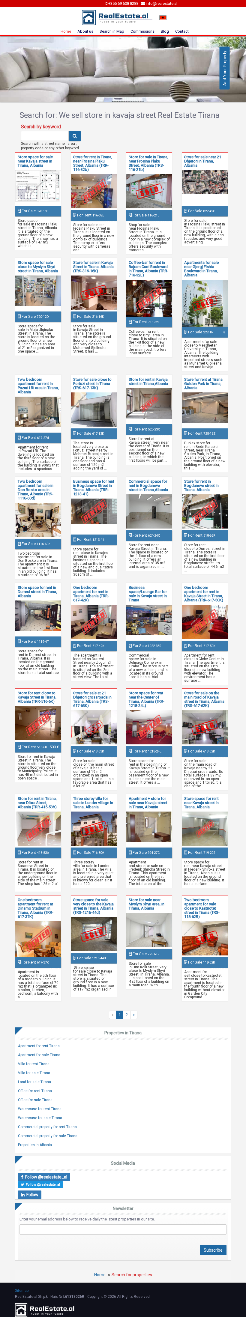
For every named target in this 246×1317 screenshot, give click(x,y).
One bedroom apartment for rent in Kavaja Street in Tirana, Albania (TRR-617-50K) (203, 593)
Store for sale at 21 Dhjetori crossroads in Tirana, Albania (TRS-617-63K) (92, 699)
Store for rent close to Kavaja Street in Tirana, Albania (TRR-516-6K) (37, 697)
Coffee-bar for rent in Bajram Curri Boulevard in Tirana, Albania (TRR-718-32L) (148, 268)
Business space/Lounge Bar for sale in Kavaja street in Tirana (148, 593)
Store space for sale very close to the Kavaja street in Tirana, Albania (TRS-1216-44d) (93, 906)
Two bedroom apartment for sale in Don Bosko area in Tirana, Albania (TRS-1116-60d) (35, 489)
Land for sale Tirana (34, 1082)
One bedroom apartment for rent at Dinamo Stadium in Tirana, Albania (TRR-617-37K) (35, 908)
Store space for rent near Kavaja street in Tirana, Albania (201, 802)
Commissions (142, 31)
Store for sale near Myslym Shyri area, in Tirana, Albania (146, 904)
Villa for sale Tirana (34, 1073)
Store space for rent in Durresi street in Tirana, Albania (37, 591)
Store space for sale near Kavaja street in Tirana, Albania (35, 161)
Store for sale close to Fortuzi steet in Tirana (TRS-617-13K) (92, 383)
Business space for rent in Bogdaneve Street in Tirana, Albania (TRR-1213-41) (93, 487)
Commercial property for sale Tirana (47, 1136)
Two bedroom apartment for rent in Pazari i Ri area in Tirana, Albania (38, 385)
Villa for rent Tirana (34, 1064)
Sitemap (21, 1291)
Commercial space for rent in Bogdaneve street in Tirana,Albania (148, 485)
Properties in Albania (35, 1145)
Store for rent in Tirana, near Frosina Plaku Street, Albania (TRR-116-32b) (92, 163)
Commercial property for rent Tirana (47, 1127)
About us (85, 31)
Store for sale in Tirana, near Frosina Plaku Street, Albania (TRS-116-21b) (148, 163)
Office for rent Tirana (35, 1091)
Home (66, 31)
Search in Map (112, 31)
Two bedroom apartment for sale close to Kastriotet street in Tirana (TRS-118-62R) (202, 908)
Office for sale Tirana (35, 1100)
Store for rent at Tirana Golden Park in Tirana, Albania (203, 383)
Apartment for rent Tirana (39, 1046)
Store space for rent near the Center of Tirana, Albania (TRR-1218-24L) (146, 699)
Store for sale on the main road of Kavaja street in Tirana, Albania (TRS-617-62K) (204, 699)
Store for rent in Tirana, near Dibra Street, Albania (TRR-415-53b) (37, 802)
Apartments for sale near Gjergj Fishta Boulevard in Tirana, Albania (201, 268)
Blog (165, 31)
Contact (182, 31)
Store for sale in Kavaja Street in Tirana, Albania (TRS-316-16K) (93, 266)
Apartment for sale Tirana (39, 1055)
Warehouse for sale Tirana (40, 1118)
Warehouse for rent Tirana (40, 1109)
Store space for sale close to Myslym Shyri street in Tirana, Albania (38, 266)
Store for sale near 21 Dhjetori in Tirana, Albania (202, 161)
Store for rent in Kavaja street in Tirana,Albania (148, 381)
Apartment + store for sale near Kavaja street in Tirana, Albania (148, 802)
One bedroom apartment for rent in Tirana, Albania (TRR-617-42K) (91, 593)
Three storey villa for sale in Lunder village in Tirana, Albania (93, 802)
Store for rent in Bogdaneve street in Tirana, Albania (201, 485)
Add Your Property (224, 68)
